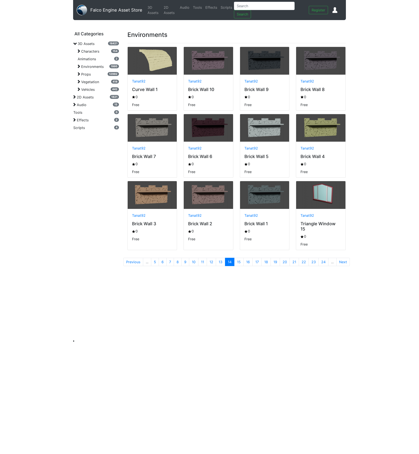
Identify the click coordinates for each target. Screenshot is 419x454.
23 (313, 262)
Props (86, 74)
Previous (133, 262)
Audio (185, 7)
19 (275, 262)
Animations (87, 59)
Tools (198, 7)
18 (266, 262)
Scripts (227, 7)
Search (242, 14)
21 (294, 262)
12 (211, 262)
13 (220, 262)
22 (304, 262)
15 (239, 262)
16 (248, 262)
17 (257, 262)
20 (285, 262)
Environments (92, 66)
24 (323, 262)
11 (202, 262)
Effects (212, 7)
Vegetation (90, 82)
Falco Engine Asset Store (116, 10)
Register (318, 10)
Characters (90, 51)
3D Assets (155, 10)
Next (343, 262)
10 (194, 262)
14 (230, 262)
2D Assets (171, 10)
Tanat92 (139, 81)
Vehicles (88, 89)
